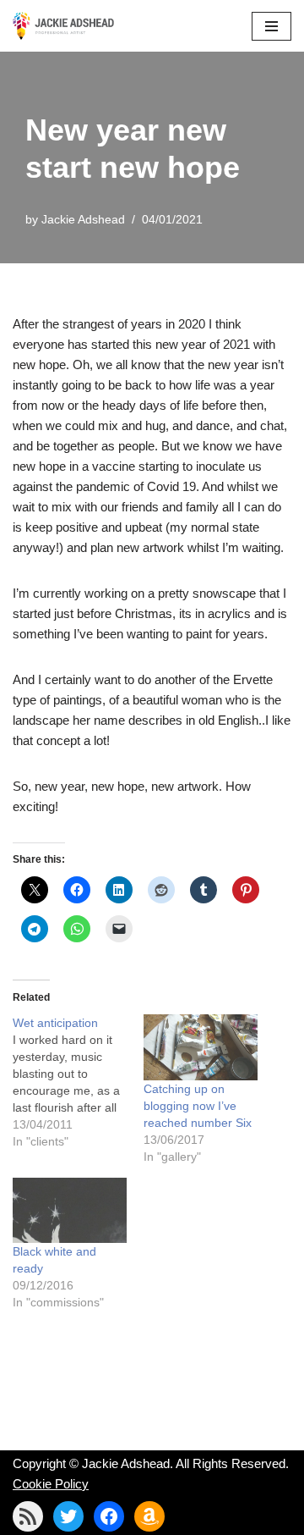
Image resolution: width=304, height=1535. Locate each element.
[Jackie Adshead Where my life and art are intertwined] (63, 26)
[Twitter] (68, 1516)
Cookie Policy (51, 1484)
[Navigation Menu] (271, 26)
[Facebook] (109, 1516)
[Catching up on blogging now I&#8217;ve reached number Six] (201, 1046)
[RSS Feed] (28, 1516)
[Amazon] (149, 1516)
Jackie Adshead (83, 219)
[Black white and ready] (70, 1210)
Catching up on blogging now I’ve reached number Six (198, 1105)
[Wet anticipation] (78, 1082)
